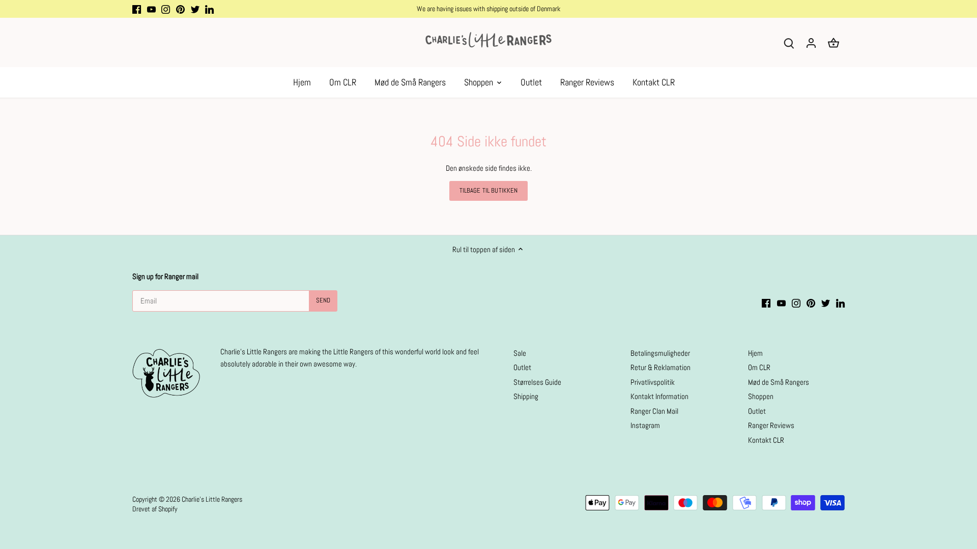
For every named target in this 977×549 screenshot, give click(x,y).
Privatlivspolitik (652, 382)
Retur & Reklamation (660, 367)
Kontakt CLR (766, 440)
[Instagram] (165, 9)
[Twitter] (195, 9)
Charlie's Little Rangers (212, 499)
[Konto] (811, 42)
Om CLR (759, 367)
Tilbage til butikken (488, 191)
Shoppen (760, 396)
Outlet (522, 367)
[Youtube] (151, 9)
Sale (519, 353)
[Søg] (789, 42)
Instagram (645, 425)
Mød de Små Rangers (778, 382)
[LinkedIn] (209, 9)
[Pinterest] (180, 9)
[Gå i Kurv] (833, 42)
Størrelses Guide (537, 382)
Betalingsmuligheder (660, 353)
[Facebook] (136, 9)
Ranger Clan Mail (654, 411)
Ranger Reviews (771, 425)
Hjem (755, 353)
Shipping (525, 396)
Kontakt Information (659, 396)
